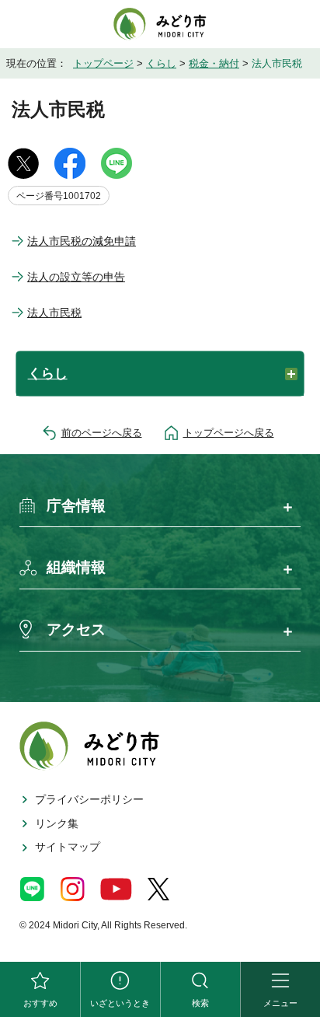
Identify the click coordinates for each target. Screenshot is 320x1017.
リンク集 (56, 823)
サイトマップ (67, 847)
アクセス (76, 629)
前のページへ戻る (101, 433)
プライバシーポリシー (89, 799)
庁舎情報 (76, 506)
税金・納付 (214, 63)
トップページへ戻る (228, 433)
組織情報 (76, 567)
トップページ (103, 63)
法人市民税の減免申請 (81, 241)
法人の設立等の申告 (76, 277)
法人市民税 (54, 312)
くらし (161, 63)
